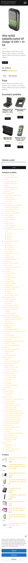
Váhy (5, 389)
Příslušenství (10, 233)
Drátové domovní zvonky (11, 209)
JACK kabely (10, 247)
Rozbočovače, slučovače (11, 187)
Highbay (9, 291)
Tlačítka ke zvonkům (10, 211)
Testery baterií (8, 201)
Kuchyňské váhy (9, 393)
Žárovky (5, 443)
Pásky (6, 221)
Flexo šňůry (8, 339)
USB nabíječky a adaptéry (11, 329)
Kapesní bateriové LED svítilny (12, 361)
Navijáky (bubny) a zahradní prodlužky (14, 341)
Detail (5, 62)
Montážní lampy (9, 365)
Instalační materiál (8, 215)
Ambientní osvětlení (10, 273)
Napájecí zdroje (9, 325)
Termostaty (8, 379)
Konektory (7, 261)
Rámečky (9, 235)
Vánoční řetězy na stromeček (12, 405)
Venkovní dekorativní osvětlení (12, 417)
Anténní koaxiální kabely (11, 177)
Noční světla (8, 265)
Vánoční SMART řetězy (10, 409)
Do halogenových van (10, 445)
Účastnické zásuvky (10, 189)
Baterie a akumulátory (9, 193)
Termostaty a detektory (9, 373)
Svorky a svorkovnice (10, 225)
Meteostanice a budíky (9, 297)
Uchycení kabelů (9, 227)
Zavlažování (8, 387)
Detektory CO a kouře (10, 375)
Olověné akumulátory (10, 199)
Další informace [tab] (13, 76)
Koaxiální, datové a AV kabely (11, 241)
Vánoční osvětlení (8, 397)
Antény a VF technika (9, 175)
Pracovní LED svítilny (10, 369)
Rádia (6, 185)
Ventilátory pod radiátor (11, 385)
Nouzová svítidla (9, 281)
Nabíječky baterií (12, 70)
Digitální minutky (9, 391)
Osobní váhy (8, 395)
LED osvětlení (7, 271)
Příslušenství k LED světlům (12, 287)
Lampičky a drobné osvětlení (11, 263)
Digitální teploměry (9, 301)
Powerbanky (8, 327)
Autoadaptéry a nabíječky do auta (13, 317)
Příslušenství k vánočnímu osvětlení (14, 399)
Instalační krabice (9, 217)
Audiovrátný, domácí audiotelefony (13, 205)
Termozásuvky (8, 383)
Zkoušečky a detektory (10, 313)
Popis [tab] (4, 76)
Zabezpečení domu (8, 425)
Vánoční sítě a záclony (10, 407)
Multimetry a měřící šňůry (11, 309)
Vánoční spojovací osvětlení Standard (14, 413)
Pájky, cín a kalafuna (10, 219)
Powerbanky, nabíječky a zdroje (11, 315)
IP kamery (7, 431)
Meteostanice (8, 303)
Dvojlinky (7, 255)
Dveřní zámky (8, 429)
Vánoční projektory (9, 403)
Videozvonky (8, 441)
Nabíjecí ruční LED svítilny (11, 367)
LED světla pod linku (10, 277)
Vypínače (9, 237)
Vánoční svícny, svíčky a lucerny (13, 415)
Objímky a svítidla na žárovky (12, 449)
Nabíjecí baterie (9, 197)
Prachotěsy (9, 293)
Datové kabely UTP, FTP (11, 253)
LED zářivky (8, 279)
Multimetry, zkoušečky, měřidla (11, 307)
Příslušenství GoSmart (10, 439)
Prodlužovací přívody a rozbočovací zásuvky (14, 331)
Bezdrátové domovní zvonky (12, 207)
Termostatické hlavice (10, 377)
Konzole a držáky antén (11, 181)
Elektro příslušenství (8, 2)
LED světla (7, 275)
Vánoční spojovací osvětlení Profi (13, 411)
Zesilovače (7, 191)
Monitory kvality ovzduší (11, 305)
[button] (25, 536)
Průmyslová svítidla (10, 289)
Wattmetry (7, 311)
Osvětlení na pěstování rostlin (12, 267)
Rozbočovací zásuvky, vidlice (12, 345)
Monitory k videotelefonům (11, 437)
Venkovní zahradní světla (11, 295)
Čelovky (7, 359)
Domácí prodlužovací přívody (12, 337)
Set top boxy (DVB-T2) (10, 355)
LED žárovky (8, 447)
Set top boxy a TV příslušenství (11, 349)
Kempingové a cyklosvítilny (11, 363)
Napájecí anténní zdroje (11, 183)
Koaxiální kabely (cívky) (10, 259)
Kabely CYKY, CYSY (10, 257)
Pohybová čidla (9, 285)
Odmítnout (14, 555)
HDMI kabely (10, 245)
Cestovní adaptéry (9, 335)
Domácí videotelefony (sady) (12, 427)
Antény (7, 179)
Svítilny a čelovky (8, 357)
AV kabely (7, 243)
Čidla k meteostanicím (10, 299)
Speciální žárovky (9, 451)
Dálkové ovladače (9, 351)
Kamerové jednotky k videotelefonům (14, 433)
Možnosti (14, 559)
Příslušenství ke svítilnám (11, 371)
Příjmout (14, 550)
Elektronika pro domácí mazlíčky (12, 213)
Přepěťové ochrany (10, 343)
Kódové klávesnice (9, 435)
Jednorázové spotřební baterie (12, 195)
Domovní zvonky (8, 203)
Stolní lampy (8, 269)
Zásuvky (9, 239)
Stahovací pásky (9, 223)
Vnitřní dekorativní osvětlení (12, 423)
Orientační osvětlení (10, 283)
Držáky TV (7, 353)
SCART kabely (10, 249)
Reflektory (6, 347)
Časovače (7, 333)
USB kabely (9, 251)
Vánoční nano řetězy (10, 401)
